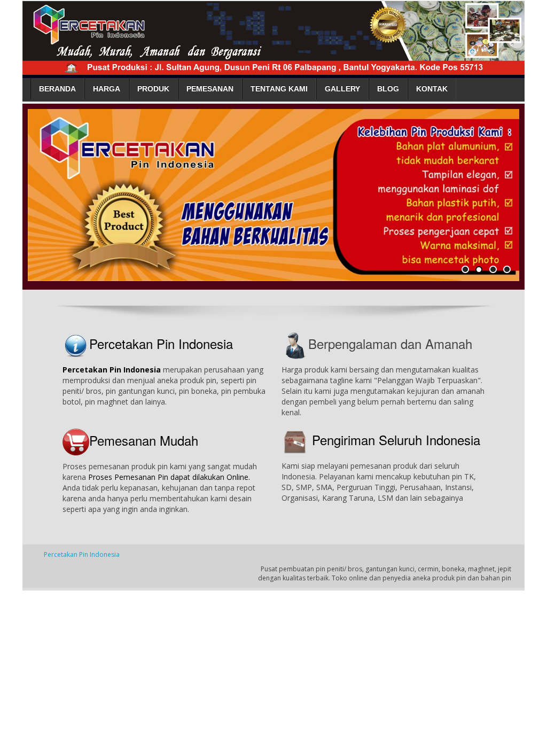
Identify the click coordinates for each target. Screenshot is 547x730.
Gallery (342, 88)
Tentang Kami (279, 88)
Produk (153, 88)
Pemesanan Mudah (143, 440)
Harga (106, 88)
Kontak (432, 88)
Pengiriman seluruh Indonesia (396, 439)
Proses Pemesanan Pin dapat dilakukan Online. (169, 477)
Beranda (57, 88)
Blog (388, 88)
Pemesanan (209, 88)
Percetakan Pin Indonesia (161, 343)
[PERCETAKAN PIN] (273, 35)
